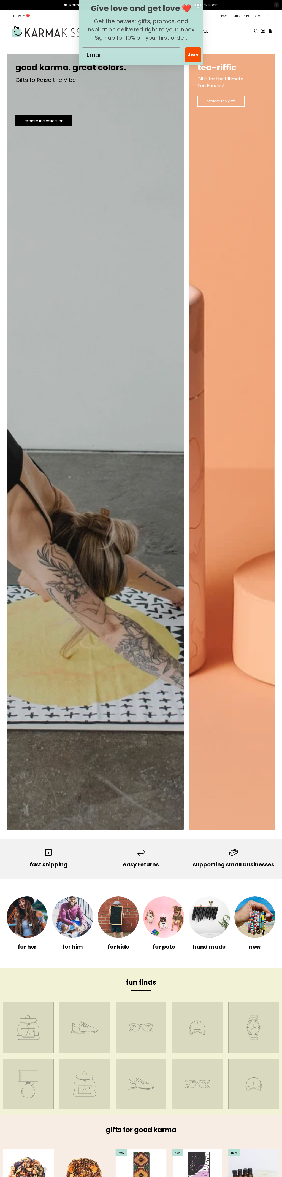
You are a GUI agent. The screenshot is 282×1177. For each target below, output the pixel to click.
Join (193, 54)
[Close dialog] (198, 5)
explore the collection (44, 120)
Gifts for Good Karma (141, 1129)
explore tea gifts (221, 101)
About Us (262, 16)
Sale (204, 31)
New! (223, 16)
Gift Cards (241, 16)
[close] (276, 5)
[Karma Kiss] (46, 31)
